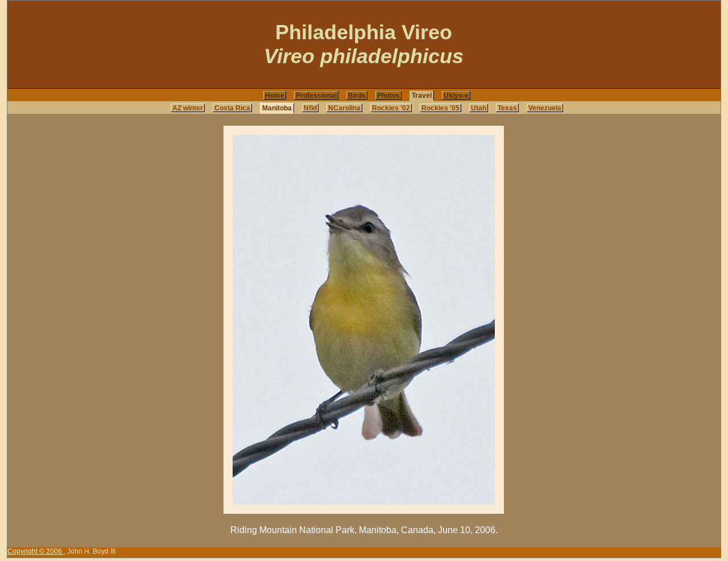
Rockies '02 (391, 108)
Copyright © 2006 (35, 551)
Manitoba (277, 108)
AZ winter (187, 108)
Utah (478, 108)
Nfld (310, 108)
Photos (388, 95)
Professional (316, 95)
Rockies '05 (440, 108)
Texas (507, 108)
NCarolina (344, 108)
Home (274, 95)
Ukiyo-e (456, 95)
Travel (422, 95)
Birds (357, 95)
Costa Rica (232, 108)
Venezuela (544, 108)
